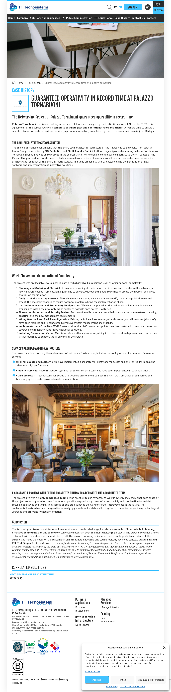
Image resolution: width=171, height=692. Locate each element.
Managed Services (111, 607)
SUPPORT (133, 7)
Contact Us (138, 18)
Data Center (82, 624)
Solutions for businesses (45, 18)
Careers (151, 18)
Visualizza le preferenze (151, 679)
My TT (158, 4)
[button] (164, 647)
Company (22, 18)
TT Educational (103, 18)
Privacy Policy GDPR (50, 679)
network (77, 158)
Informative (17, 683)
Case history (34, 82)
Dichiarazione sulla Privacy (132, 686)
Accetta (97, 679)
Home (11, 18)
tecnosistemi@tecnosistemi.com (28, 622)
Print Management (108, 619)
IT (115, 7)
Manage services (92, 671)
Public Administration (79, 18)
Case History (122, 18)
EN (120, 7)
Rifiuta (122, 679)
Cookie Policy (112, 686)
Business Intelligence (82, 608)
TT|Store (159, 10)
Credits (63, 679)
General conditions (20, 679)
